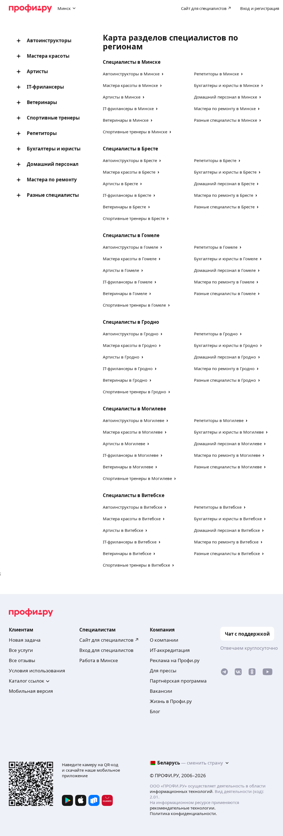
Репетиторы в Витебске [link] (218, 507)
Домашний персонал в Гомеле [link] (225, 270)
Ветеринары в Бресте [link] (124, 206)
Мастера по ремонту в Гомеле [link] (224, 282)
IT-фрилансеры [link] (45, 87)
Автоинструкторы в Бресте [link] (130, 160)
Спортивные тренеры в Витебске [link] (136, 565)
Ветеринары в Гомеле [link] (125, 293)
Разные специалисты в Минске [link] (225, 120)
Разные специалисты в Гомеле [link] (225, 293)
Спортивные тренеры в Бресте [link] (134, 218)
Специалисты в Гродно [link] (131, 322)
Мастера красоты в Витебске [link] (132, 518)
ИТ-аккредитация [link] (170, 650)
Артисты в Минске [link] (121, 97)
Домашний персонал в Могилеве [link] (228, 443)
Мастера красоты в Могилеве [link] (133, 432)
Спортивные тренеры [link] (53, 118)
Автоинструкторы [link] (49, 40)
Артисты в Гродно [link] (121, 357)
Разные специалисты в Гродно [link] (225, 380)
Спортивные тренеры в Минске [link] (135, 131)
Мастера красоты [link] (48, 56)
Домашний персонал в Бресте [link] (224, 183)
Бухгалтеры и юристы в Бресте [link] (225, 172)
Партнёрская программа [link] (178, 681)
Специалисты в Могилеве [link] (134, 408)
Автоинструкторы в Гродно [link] (130, 333)
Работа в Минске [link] (98, 660)
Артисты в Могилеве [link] (124, 443)
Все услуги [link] (21, 650)
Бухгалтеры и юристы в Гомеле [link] (226, 258)
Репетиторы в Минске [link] (216, 73)
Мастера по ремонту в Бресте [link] (223, 195)
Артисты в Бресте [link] (120, 183)
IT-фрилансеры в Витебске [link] (129, 542)
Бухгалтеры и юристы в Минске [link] (226, 85)
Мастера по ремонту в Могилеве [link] (227, 455)
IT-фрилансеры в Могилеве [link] (130, 455)
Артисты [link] (37, 71)
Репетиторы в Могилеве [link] (218, 420)
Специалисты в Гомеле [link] (131, 235)
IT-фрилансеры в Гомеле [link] (127, 282)
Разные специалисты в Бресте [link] (224, 206)
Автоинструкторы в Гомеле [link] (130, 247)
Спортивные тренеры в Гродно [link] (134, 391)
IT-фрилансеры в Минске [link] (128, 108)
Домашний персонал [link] (52, 164)
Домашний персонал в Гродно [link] (225, 357)
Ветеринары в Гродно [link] (125, 380)
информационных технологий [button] (181, 791)
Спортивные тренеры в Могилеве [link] (137, 478)
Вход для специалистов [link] (106, 650)
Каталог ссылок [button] (26, 681)
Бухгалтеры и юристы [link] (53, 148)
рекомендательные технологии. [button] (183, 808)
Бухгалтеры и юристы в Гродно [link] (226, 345)
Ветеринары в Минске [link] (125, 120)
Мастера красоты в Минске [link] (130, 85)
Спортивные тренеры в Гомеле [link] (134, 305)
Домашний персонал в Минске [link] (225, 97)
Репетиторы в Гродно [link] (216, 333)
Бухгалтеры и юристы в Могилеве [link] (229, 432)
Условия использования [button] (37, 670)
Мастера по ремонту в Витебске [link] (226, 542)
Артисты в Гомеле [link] (121, 270)
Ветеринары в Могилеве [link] (128, 466)
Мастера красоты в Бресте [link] (129, 172)
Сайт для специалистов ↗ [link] (109, 640)
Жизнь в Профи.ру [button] (171, 701)
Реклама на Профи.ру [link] (175, 660)
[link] (224, 673)
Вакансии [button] (161, 691)
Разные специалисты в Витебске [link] (227, 553)
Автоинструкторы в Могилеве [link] (133, 420)
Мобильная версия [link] (31, 691)
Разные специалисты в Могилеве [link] (228, 466)
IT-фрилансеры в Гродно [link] (128, 368)
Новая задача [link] (25, 640)
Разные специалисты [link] (53, 195)
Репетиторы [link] (42, 133)
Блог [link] (155, 711)
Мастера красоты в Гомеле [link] (129, 258)
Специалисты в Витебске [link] (133, 495)
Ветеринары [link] (42, 102)
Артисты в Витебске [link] (123, 530)
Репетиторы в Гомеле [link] (215, 247)
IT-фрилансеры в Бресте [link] (127, 195)
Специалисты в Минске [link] (132, 62)
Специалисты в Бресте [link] (130, 148)
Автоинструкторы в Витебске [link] (132, 507)
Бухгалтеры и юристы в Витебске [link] (228, 518)
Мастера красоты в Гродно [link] (130, 345)
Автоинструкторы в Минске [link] (131, 73)
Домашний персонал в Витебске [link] (227, 530)
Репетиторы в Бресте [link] (215, 160)
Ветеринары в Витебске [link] (127, 553)
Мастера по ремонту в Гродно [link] (224, 368)
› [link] (162, 73)
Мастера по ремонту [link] (52, 179)
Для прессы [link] (163, 670)
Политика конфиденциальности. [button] (183, 813)
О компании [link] (164, 640)
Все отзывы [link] (22, 660)
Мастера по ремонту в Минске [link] (225, 108)
